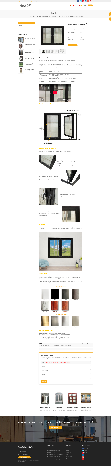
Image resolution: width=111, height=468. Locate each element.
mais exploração (67, 8)
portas (58, 8)
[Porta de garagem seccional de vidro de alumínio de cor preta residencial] (21, 39)
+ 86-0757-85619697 (23, 451)
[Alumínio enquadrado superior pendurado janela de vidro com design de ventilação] (21, 58)
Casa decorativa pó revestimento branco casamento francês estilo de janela (86, 407)
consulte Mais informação (24, 457)
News (76, 8)
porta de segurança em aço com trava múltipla (55, 454)
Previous (89, 388)
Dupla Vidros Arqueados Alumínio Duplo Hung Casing (45, 407)
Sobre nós (82, 8)
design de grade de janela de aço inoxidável (62, 345)
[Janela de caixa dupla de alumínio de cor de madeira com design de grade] (59, 398)
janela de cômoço (47, 16)
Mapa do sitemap (69, 456)
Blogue (24, 461)
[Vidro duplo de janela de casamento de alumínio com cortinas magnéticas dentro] (21, 70)
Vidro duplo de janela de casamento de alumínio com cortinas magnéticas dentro (30, 70)
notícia (67, 454)
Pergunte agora (72, 45)
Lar (30, 16)
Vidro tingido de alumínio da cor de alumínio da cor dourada (72, 407)
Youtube (85, 452)
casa (67, 448)
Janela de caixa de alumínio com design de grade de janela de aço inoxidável (58, 362)
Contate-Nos (68, 452)
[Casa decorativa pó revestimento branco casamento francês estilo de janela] (86, 398)
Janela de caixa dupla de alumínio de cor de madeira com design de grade (59, 407)
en (74, 5)
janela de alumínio (39, 16)
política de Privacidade (70, 460)
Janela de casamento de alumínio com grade (48, 62)
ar (85, 5)
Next (92, 388)
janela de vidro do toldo (51, 452)
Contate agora (54, 427)
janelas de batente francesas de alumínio (54, 448)
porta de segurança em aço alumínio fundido (54, 459)
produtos (67, 450)
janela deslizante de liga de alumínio (53, 450)
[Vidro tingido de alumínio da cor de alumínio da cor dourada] (72, 398)
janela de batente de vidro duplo (46, 345)
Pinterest (86, 459)
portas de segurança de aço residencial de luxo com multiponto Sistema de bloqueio (30, 45)
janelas (51, 8)
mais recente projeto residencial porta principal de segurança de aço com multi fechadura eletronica (30, 51)
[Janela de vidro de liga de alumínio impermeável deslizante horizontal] (21, 64)
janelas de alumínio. (43, 227)
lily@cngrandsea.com (39, 1)
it (80, 5)
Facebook (86, 448)
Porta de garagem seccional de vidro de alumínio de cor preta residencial (30, 39)
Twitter (85, 450)
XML (66, 458)
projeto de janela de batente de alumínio (82, 343)
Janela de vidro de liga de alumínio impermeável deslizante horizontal (29, 64)
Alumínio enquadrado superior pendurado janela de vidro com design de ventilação (29, 58)
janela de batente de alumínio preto (50, 343)
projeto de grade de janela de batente (65, 343)
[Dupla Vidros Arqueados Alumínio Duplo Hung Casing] (45, 398)
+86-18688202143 (27, 1)
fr (77, 5)
